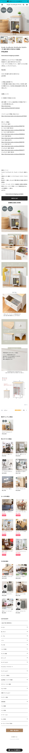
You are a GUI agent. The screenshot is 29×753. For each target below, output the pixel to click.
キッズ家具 (3, 719)
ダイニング (3, 658)
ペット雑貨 (3, 706)
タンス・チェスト (4, 662)
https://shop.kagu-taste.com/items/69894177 (12, 150)
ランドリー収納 (4, 697)
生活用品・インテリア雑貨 (7, 679)
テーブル (3, 636)
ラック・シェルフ (4, 671)
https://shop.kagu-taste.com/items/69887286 (13, 130)
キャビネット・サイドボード (7, 666)
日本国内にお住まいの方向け (14, 202)
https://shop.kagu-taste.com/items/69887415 (12, 142)
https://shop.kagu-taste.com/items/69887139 (12, 126)
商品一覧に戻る (14, 730)
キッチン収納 (4, 653)
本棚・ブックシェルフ (5, 693)
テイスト (3, 627)
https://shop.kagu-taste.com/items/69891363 (12, 146)
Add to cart (14, 198)
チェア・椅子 (4, 688)
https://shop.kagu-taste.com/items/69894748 (13, 154)
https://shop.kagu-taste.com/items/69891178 (12, 138)
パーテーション (4, 714)
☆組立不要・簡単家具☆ (6, 623)
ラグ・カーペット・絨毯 (6, 684)
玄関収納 (3, 701)
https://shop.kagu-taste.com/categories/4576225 (14, 116)
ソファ (2, 640)
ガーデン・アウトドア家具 (6, 723)
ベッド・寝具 (3, 649)
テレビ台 (3, 644)
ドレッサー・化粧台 (5, 675)
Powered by (13, 739)
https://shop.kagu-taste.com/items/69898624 (13, 134)
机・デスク (3, 631)
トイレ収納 (3, 710)
